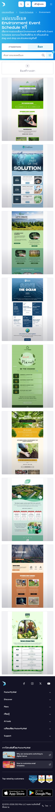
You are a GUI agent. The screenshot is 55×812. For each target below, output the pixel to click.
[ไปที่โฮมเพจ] (3, 4)
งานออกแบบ (15, 46)
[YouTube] (49, 683)
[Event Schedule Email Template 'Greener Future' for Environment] (27, 643)
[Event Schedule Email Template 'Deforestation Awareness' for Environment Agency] (27, 576)
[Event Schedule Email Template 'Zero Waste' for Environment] (27, 376)
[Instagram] (32, 683)
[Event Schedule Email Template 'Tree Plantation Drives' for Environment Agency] (27, 242)
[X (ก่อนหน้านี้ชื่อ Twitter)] (40, 683)
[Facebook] (24, 683)
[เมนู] (51, 4)
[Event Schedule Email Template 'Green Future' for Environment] (27, 509)
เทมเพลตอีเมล (8, 12)
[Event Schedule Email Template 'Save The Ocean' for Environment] (27, 309)
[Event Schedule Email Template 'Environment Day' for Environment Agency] (27, 442)
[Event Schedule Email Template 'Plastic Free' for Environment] (27, 176)
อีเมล (40, 46)
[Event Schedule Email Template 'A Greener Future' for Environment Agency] (27, 109)
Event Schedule (26, 12)
